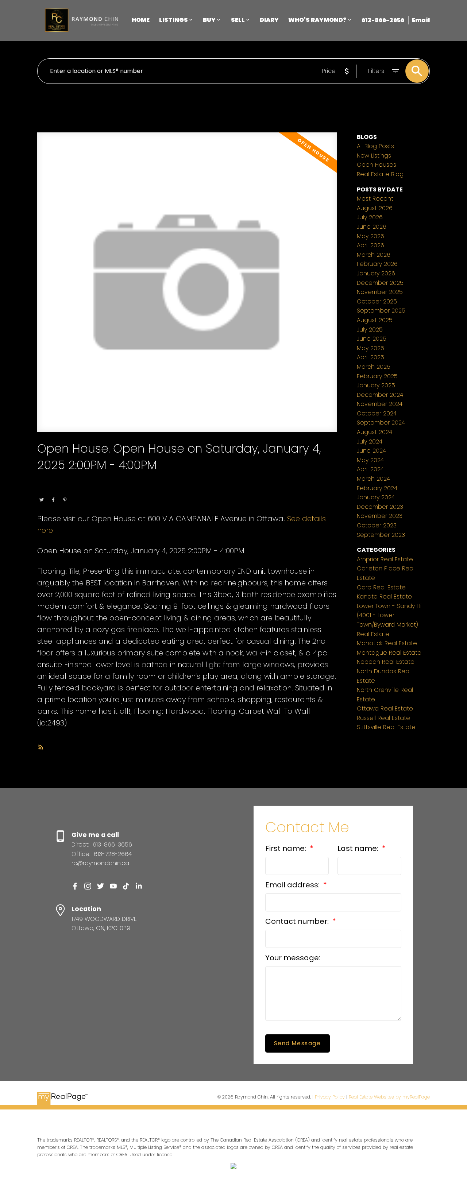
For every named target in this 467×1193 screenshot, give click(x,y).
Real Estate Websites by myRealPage (389, 1097)
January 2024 (376, 497)
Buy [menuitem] (209, 20)
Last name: (358, 848)
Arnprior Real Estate (385, 559)
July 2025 (370, 329)
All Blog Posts (375, 146)
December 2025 (380, 283)
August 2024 (374, 432)
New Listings (374, 155)
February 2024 (377, 488)
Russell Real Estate (383, 718)
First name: (286, 848)
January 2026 (376, 273)
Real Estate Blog (380, 174)
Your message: (292, 958)
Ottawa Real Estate (85, 489)
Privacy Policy (330, 1097)
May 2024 (370, 460)
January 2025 (376, 385)
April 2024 (370, 469)
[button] (75, 886)
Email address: (293, 885)
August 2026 (375, 208)
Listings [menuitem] (173, 20)
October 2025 (377, 301)
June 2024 (371, 450)
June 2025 (371, 338)
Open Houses (376, 164)
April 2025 (370, 357)
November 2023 (379, 516)
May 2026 (370, 236)
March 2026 (373, 255)
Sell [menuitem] (238, 20)
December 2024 (380, 395)
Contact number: (298, 921)
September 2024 (381, 422)
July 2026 (370, 217)
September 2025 (381, 310)
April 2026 (370, 245)
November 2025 (380, 292)
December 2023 (380, 507)
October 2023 (377, 525)
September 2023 (381, 535)
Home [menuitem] (141, 20)
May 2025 (370, 348)
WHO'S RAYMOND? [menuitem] (317, 20)
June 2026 (371, 226)
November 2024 (379, 404)
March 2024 (373, 479)
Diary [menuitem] (269, 20)
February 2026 (377, 264)
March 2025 (373, 367)
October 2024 (377, 413)
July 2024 (369, 441)
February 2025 (377, 376)
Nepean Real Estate (385, 662)
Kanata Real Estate (384, 596)
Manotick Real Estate (387, 643)
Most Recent (375, 198)
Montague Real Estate (389, 652)
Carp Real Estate (381, 587)
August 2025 (375, 320)
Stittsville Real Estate (386, 727)
